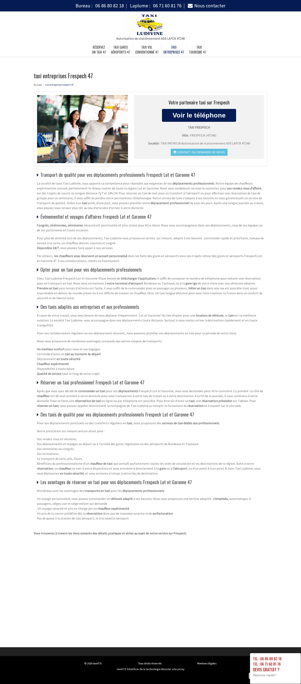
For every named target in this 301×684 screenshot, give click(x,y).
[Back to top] (290, 673)
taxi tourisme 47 (197, 50)
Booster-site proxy (172, 669)
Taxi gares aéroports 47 (120, 50)
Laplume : (156, 5)
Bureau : (100, 5)
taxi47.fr (97, 663)
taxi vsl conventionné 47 (146, 50)
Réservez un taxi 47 (99, 50)
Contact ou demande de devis (200, 152)
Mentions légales (206, 663)
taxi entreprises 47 (173, 50)
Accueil (38, 84)
